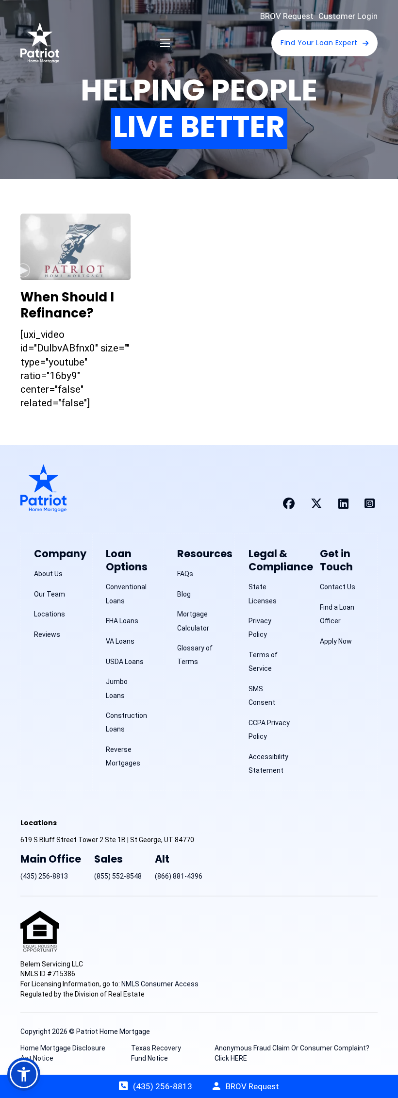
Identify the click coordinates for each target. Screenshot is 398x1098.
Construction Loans (126, 722)
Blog (184, 594)
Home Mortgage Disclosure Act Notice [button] (62, 1053)
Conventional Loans (126, 593)
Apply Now (336, 641)
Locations (49, 614)
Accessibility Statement (268, 763)
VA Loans (120, 641)
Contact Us (337, 587)
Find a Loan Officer (337, 614)
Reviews (47, 634)
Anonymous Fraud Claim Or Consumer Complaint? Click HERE (292, 1053)
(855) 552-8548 (118, 876)
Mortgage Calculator (193, 621)
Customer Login (348, 16)
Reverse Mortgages (123, 756)
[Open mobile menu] (165, 43)
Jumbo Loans (117, 688)
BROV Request (287, 16)
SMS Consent (262, 695)
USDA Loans (125, 661)
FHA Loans (122, 621)
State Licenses (263, 593)
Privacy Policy (260, 627)
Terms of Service (263, 661)
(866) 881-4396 (178, 876)
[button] (24, 1074)
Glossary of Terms (195, 654)
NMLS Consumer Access (160, 984)
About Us (48, 574)
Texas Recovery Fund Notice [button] (156, 1053)
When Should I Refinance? (67, 305)
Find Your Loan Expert (319, 43)
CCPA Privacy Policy (269, 729)
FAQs (185, 574)
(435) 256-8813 (44, 876)
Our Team (49, 594)
